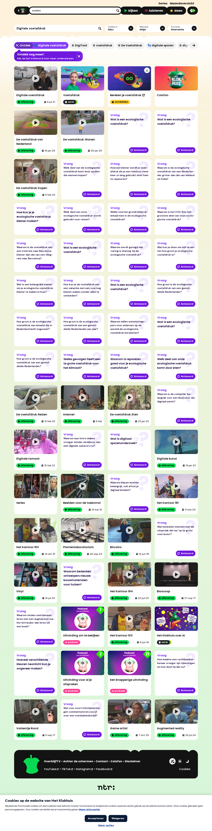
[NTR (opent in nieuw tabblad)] (106, 787)
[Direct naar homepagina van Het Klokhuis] (31, 765)
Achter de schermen (78, 761)
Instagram (84, 769)
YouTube (51, 769)
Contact (102, 761)
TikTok (67, 769)
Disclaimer (132, 761)
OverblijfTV (52, 761)
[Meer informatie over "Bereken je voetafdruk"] (147, 70)
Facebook (104, 769)
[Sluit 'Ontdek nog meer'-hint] (79, 56)
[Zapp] (192, 11)
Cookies (184, 769)
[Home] (21, 11)
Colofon (116, 761)
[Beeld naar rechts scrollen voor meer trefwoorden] (193, 45)
